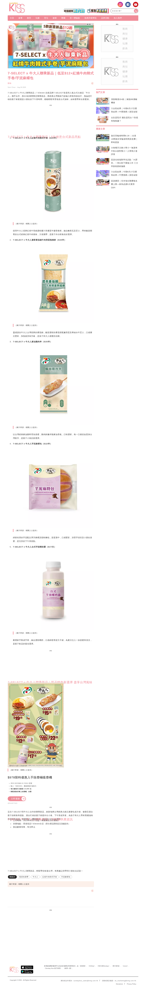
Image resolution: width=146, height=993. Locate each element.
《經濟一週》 (67, 968)
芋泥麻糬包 (65, 877)
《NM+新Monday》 (103, 966)
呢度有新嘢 (23, 877)
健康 (55, 18)
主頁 (12, 18)
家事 (20, 18)
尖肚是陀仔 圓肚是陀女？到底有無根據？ (124, 119)
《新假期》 (82, 966)
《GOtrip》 (91, 966)
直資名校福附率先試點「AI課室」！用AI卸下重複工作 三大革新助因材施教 (124, 163)
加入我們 (118, 18)
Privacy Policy (131, 984)
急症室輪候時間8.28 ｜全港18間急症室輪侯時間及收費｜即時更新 (124, 139)
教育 (29, 18)
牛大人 (35, 877)
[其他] (92, 84)
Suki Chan (12, 87)
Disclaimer (119, 984)
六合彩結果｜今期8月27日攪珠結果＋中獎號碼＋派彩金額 (124, 110)
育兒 (46, 18)
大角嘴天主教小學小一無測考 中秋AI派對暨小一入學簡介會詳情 (124, 151)
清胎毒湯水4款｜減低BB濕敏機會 (124, 101)
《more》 (125, 966)
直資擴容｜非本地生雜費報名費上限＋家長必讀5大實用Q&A (124, 184)
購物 (9, 83)
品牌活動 (105, 18)
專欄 (63, 18)
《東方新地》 (115, 966)
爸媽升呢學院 (90, 18)
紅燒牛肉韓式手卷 (49, 877)
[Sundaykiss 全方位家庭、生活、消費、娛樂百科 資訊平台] (27, 7)
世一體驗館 (75, 18)
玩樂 (38, 18)
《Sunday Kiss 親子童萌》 (53, 968)
